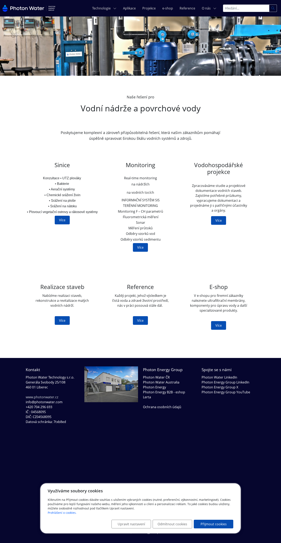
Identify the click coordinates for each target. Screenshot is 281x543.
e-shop (167, 8)
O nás (206, 8)
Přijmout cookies (214, 524)
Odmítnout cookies (172, 524)
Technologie (101, 8)
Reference (187, 8)
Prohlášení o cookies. (62, 513)
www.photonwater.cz (42, 397)
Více (62, 220)
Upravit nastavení (131, 524)
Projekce (149, 8)
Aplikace (129, 8)
